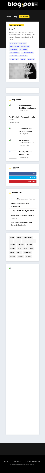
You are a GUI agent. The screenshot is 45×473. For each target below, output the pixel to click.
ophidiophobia (14, 59)
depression (27, 252)
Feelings (28, 256)
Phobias (23, 59)
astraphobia (25, 46)
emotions (32, 241)
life (11, 241)
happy (12, 252)
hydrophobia (23, 56)
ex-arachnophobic (27, 52)
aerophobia (22, 43)
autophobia (23, 49)
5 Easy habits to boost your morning (23, 211)
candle (29, 245)
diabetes (12, 248)
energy (19, 252)
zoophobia (31, 59)
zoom (31, 248)
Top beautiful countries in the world (23, 199)
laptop (19, 237)
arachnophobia (14, 46)
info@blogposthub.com (33, 461)
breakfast (21, 245)
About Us (7, 461)
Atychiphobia (13, 49)
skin (19, 248)
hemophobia (13, 56)
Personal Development (16, 25)
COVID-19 (20, 256)
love (24, 241)
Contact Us (17, 461)
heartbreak (28, 237)
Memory (12, 256)
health (12, 237)
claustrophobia (14, 52)
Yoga (25, 248)
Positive (12, 245)
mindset (17, 241)
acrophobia (13, 43)
